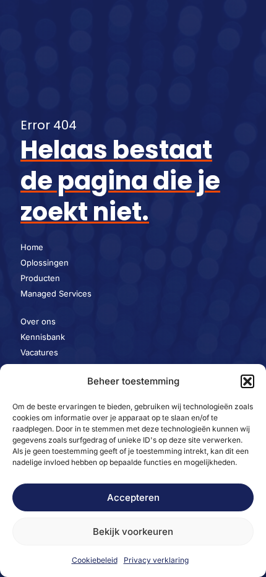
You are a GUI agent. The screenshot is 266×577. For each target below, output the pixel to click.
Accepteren (133, 497)
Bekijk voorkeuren (133, 531)
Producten (40, 278)
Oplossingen (44, 262)
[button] (247, 381)
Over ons (38, 321)
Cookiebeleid (95, 560)
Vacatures (39, 352)
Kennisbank (42, 337)
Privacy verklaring (156, 560)
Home (31, 247)
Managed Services (56, 293)
